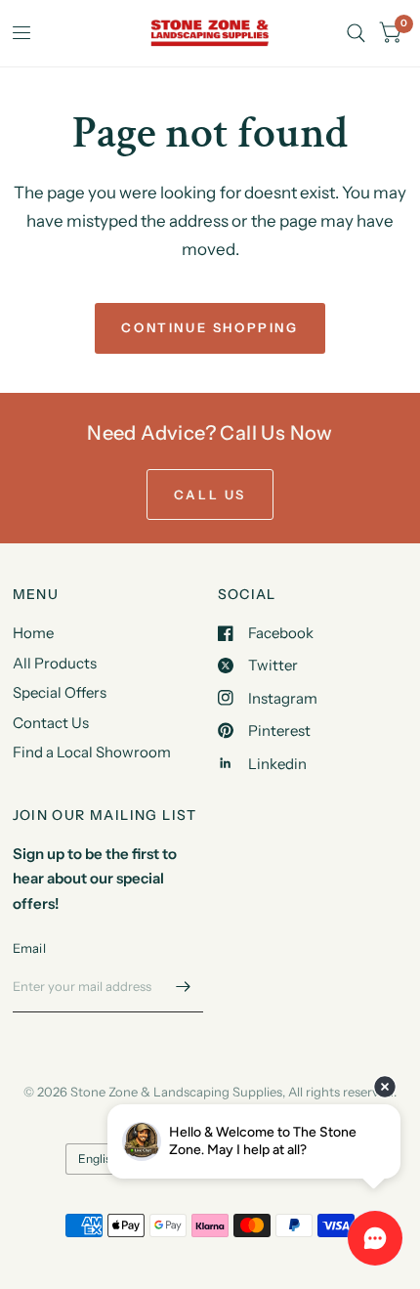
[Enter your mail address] (183, 987)
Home (33, 632)
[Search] (356, 33)
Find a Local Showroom (92, 752)
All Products (55, 663)
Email (29, 948)
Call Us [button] (210, 494)
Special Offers (59, 692)
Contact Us (51, 722)
